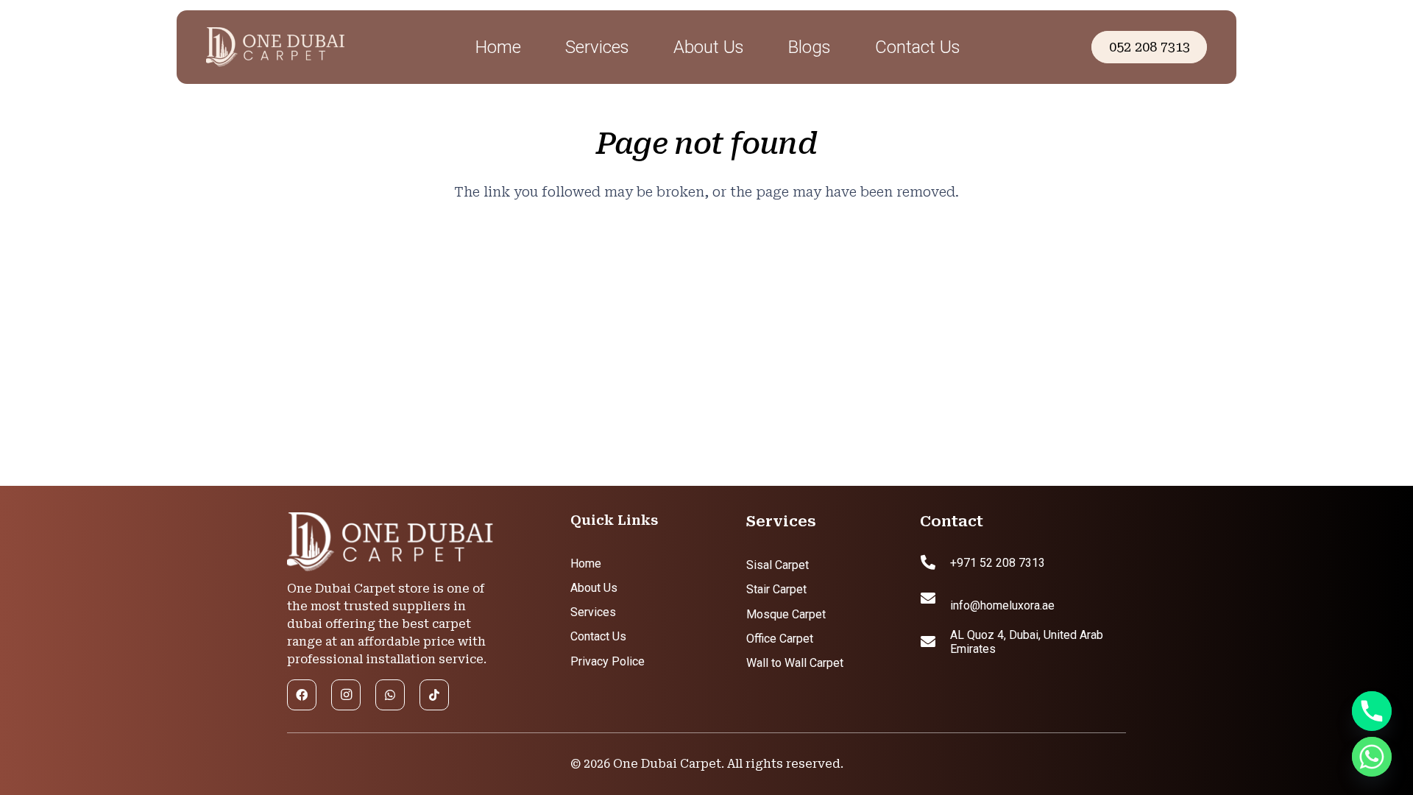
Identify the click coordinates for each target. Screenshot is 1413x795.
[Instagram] (346, 694)
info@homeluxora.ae (1002, 605)
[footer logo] (390, 542)
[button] (645, 47)
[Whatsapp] (1372, 757)
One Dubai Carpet (667, 764)
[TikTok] (434, 694)
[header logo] (311, 47)
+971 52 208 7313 (997, 563)
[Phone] (1372, 711)
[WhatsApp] (390, 694)
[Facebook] (301, 694)
